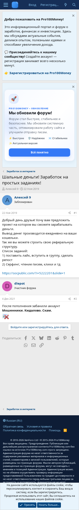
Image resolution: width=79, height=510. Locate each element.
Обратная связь (13, 426)
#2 (75, 299)
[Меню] (6, 5)
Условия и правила (39, 426)
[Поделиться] (69, 213)
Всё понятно (39, 152)
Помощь (55, 430)
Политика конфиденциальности (24, 430)
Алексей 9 (11, 189)
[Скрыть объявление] (73, 16)
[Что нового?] (66, 5)
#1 (75, 213)
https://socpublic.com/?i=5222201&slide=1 (33, 273)
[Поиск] (74, 5)
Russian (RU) (14, 420)
